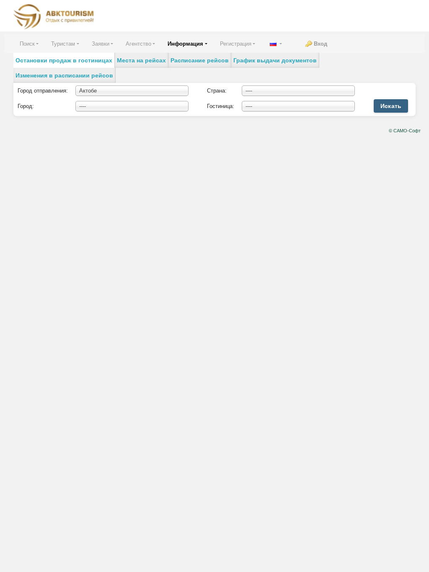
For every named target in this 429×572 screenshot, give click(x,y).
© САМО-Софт (405, 130)
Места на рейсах (141, 60)
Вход (320, 44)
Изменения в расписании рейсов (64, 75)
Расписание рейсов (200, 60)
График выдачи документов (275, 60)
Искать (391, 106)
